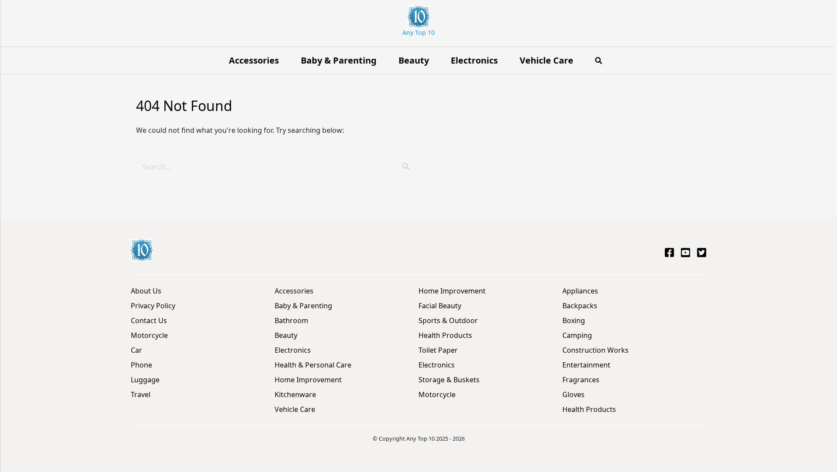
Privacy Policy (153, 305)
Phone (141, 365)
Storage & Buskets (449, 379)
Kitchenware (295, 394)
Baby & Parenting (339, 60)
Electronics (474, 60)
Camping (577, 335)
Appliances (580, 291)
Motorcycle (149, 335)
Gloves (573, 394)
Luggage (145, 379)
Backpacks (579, 305)
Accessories (254, 60)
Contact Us (149, 320)
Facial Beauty (439, 305)
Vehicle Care (546, 60)
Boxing (573, 320)
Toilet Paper (438, 350)
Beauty (413, 60)
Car (136, 350)
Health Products (445, 335)
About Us (146, 291)
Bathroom (291, 320)
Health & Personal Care (313, 365)
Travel (140, 394)
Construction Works (595, 350)
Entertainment (586, 365)
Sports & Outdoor (448, 320)
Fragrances (580, 379)
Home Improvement (308, 379)
